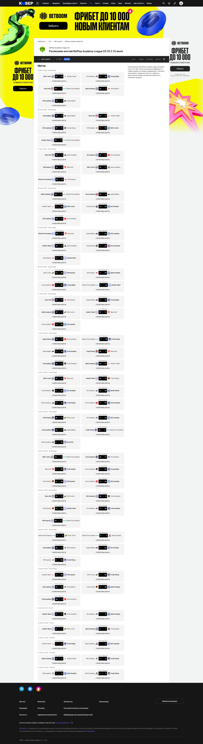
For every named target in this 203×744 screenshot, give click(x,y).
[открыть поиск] (163, 3)
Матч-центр (58, 41)
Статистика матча (59, 81)
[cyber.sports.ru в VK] (30, 689)
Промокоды (104, 702)
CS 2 (50, 41)
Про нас (22, 702)
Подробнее (90, 731)
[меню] (38, 3)
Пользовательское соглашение (76, 708)
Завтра (158, 59)
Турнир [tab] (59, 59)
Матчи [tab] (66, 59)
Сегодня (149, 59)
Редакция (23, 708)
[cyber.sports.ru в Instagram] (39, 689)
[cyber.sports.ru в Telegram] (22, 689)
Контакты (23, 715)
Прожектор (68, 702)
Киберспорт (42, 41)
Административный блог (47, 715)
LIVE (133, 59)
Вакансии (41, 702)
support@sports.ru (63, 723)
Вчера (141, 59)
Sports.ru (25, 728)
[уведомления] (169, 3)
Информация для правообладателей (78, 715)
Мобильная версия (169, 701)
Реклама (41, 708)
